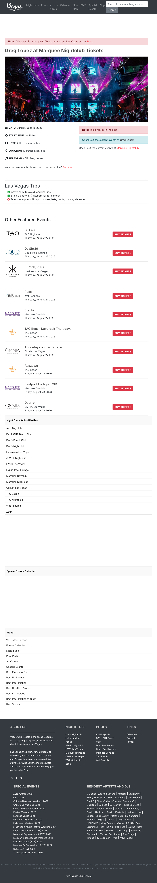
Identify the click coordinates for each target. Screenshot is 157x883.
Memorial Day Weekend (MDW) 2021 (32, 834)
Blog (102, 5)
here (89, 41)
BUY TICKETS (123, 234)
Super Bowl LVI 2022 (24, 849)
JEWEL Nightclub (16, 458)
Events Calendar (15, 645)
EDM (83, 5)
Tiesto (103, 834)
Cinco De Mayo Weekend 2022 (29, 808)
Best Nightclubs (15, 677)
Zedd (130, 838)
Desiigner (91, 805)
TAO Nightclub (14, 499)
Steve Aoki (92, 834)
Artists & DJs (54, 7)
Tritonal (90, 838)
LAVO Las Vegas (15, 463)
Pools (44, 5)
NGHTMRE (92, 823)
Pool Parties (13, 656)
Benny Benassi (94, 797)
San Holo (98, 830)
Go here (67, 167)
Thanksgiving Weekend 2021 (28, 852)
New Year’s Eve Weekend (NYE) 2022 (32, 845)
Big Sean (108, 797)
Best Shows (13, 704)
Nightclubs (32, 5)
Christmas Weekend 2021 (26, 805)
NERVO (128, 819)
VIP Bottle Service (16, 640)
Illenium (99, 812)
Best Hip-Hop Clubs (17, 688)
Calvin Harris (134, 797)
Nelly (120, 819)
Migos (101, 819)
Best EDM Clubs (15, 693)
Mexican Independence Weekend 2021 (33, 838)
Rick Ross (120, 827)
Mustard (111, 819)
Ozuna (120, 823)
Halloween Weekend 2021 (26, 823)
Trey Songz (128, 834)
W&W (122, 838)
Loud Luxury (102, 816)
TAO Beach (12, 493)
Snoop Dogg (121, 830)
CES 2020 (18, 797)
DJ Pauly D (115, 805)
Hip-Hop (75, 7)
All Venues (12, 661)
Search (112, 9)
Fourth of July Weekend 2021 (28, 819)
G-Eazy (119, 808)
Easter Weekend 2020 (24, 812)
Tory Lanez (114, 834)
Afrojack (122, 794)
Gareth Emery (132, 808)
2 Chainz (91, 794)
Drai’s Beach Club (16, 440)
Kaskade (119, 812)
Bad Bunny (134, 794)
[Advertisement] (78, 22)
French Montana (95, 808)
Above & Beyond (106, 794)
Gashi (90, 812)
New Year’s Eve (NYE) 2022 (27, 841)
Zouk (9, 511)
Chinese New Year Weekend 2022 (30, 801)
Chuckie (116, 801)
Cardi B (90, 801)
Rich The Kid (106, 827)
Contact (131, 738)
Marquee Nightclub (34, 150)
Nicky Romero (107, 823)
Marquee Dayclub (16, 475)
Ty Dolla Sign (103, 838)
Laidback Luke (133, 812)
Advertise (132, 734)
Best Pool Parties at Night (21, 698)
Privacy (130, 741)
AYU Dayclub (14, 428)
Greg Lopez (36, 158)
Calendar (65, 5)
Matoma (91, 819)
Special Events (92, 7)
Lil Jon (90, 816)
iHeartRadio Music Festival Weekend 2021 (34, 827)
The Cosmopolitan (29, 143)
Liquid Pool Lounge (17, 469)
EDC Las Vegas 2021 (24, 816)
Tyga (114, 838)
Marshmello (117, 816)
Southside (136, 830)
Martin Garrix (131, 816)
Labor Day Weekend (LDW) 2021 (30, 830)
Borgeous (120, 797)
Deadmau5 (128, 801)
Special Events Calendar (21, 571)
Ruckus (131, 827)
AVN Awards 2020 (23, 794)
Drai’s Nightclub (15, 446)
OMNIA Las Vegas (16, 487)
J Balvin (109, 812)
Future (109, 808)
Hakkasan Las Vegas (18, 452)
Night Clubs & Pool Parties (22, 420)
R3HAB (130, 823)
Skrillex (109, 830)
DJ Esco (103, 805)
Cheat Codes (103, 801)
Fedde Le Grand (131, 805)
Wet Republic (13, 505)
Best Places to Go (16, 672)
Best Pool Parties (16, 682)
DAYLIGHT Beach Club (19, 434)
